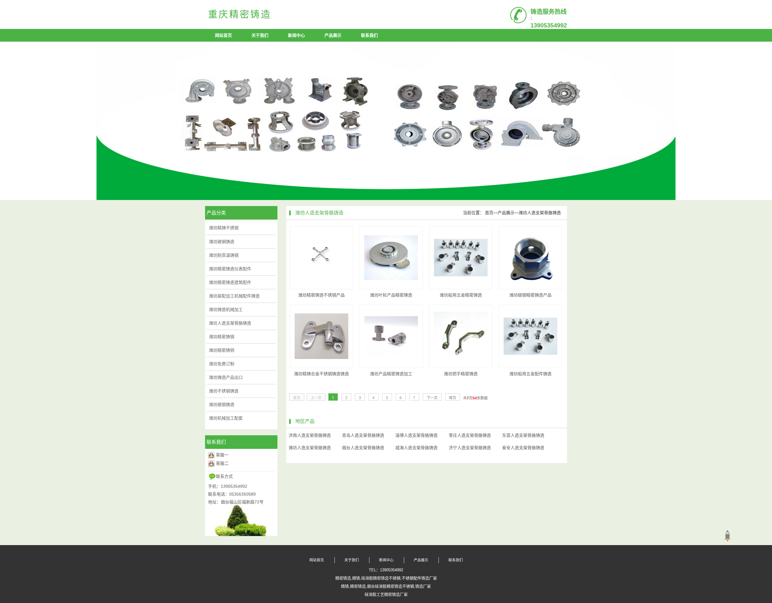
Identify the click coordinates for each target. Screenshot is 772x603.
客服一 (222, 454)
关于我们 (260, 35)
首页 (489, 212)
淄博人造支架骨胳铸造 (416, 435)
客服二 (222, 463)
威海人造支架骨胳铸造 (416, 447)
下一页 (432, 398)
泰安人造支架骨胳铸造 (523, 447)
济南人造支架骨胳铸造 (310, 435)
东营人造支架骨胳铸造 (523, 435)
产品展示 (332, 35)
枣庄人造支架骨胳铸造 (470, 435)
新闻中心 (296, 35)
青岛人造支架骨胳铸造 (363, 435)
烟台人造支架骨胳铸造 (363, 447)
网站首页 (223, 35)
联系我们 (369, 35)
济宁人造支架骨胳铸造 (470, 447)
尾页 (452, 398)
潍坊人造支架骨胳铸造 (540, 212)
